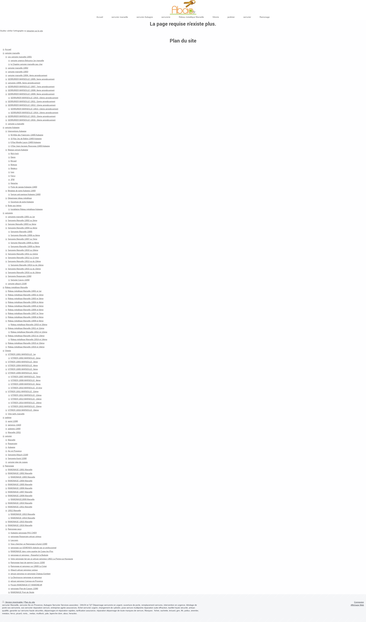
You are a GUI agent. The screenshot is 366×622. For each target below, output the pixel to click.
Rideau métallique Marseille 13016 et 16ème (26, 347)
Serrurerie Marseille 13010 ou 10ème (23, 250)
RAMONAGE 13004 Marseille (20, 481)
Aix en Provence (15, 451)
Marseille (11, 440)
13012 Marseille (14, 510)
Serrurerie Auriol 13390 (17, 458)
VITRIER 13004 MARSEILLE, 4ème (23, 365)
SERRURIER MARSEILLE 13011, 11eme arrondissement (31, 101)
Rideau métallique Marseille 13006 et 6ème (25, 310)
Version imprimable (14, 602)
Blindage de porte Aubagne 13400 (22, 191)
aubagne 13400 (14, 429)
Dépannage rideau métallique (20, 198)
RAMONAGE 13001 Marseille (20, 470)
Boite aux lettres (14, 206)
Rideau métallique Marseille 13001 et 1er (24, 291)
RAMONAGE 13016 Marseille (20, 525)
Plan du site (29, 602)
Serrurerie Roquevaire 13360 (19, 276)
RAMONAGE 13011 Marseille (20, 507)
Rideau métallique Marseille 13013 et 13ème (26, 336)
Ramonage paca (14, 529)
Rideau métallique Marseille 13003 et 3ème (25, 298)
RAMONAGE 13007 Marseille (20, 492)
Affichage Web (357, 605)
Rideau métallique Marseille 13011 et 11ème (26, 328)
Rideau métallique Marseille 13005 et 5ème (25, 306)
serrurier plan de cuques (18, 462)
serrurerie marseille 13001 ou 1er (21, 217)
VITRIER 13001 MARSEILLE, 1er (22, 354)
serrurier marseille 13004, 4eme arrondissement (27, 75)
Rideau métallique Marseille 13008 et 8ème (25, 317)
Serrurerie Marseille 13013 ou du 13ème (24, 261)
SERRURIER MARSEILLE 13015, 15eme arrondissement (31, 116)
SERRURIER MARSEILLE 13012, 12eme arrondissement (31, 105)
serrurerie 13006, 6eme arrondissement (24, 83)
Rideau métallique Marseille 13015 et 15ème (26, 343)
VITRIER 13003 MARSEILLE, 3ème (23, 362)
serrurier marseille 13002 (18, 68)
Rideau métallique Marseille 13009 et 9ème (25, 321)
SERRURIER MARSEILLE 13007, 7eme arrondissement (31, 87)
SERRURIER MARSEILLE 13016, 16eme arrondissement (31, 120)
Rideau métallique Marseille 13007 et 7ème (25, 313)
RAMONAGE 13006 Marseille (20, 488)
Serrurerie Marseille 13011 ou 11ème (23, 254)
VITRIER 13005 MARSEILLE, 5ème (23, 369)
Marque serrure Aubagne (18, 150)
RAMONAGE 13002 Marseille (20, 473)
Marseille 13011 (14, 432)
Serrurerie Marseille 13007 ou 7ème (22, 239)
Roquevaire (12, 444)
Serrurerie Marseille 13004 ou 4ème (22, 228)
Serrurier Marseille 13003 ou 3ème (22, 224)
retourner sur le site (35, 31)
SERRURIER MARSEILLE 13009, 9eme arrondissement (31, 94)
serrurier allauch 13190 (17, 284)
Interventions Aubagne (17, 131)
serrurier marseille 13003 (18, 72)
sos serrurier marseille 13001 (20, 57)
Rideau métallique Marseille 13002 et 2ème (25, 295)
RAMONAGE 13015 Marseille (20, 522)
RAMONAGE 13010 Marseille (20, 503)
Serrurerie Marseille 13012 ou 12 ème (23, 258)
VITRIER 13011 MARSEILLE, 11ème (23, 391)
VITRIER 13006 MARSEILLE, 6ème (23, 373)
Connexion (359, 602)
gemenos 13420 (14, 425)
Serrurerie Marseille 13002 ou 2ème (22, 220)
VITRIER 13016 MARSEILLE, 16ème (23, 410)
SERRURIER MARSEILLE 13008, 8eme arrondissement (31, 90)
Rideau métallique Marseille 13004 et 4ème (25, 302)
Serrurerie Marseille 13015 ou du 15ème (24, 269)
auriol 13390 (13, 421)
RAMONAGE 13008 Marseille (20, 496)
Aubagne (11, 447)
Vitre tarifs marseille (16, 414)
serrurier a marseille (16, 124)
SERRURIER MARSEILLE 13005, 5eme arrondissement (31, 79)
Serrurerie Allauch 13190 (18, 455)
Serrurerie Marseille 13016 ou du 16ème (24, 272)
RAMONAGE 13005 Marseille (20, 484)
